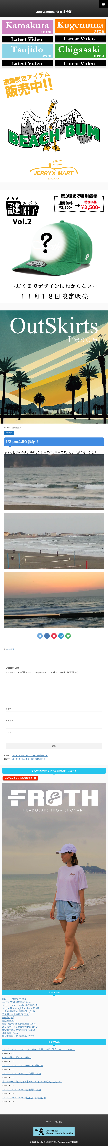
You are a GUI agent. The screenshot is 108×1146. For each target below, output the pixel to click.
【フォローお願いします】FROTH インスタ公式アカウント (32, 1081)
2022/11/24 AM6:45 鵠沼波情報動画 (21, 1089)
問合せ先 (58, 1122)
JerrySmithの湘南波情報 (54, 12)
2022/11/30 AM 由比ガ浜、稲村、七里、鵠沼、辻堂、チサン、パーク (38, 1049)
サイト (9, 732)
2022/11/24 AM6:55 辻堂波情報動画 (21, 1073)
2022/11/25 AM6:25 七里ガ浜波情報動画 (24, 1097)
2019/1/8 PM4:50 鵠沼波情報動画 (29, 759)
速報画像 (10, 649)
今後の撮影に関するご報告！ (16, 1057)
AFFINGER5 (73, 1142)
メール (9, 720)
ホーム (48, 1122)
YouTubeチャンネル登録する (18, 778)
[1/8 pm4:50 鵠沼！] (61, 636)
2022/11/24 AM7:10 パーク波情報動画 (22, 1065)
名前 (8, 709)
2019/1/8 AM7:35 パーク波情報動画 (30, 755)
